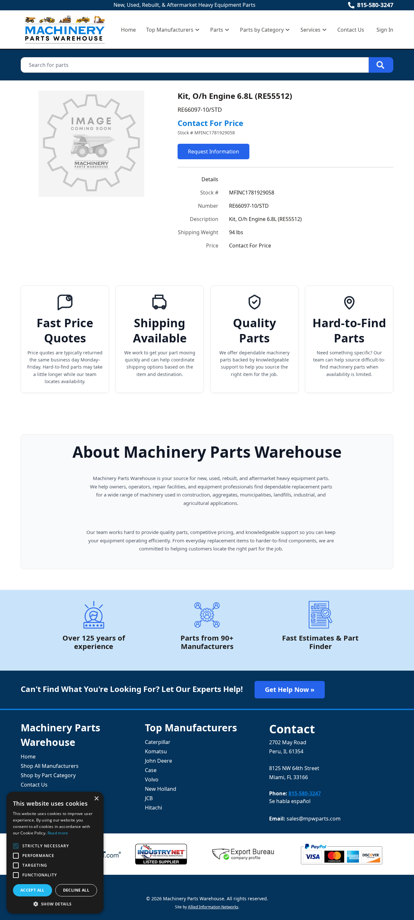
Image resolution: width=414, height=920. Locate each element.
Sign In (384, 29)
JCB (149, 798)
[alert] (55, 853)
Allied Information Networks (213, 907)
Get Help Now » (289, 689)
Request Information (213, 151)
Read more (58, 833)
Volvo (151, 779)
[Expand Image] (150, 185)
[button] (55, 904)
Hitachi (153, 807)
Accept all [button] (32, 890)
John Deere (158, 760)
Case (151, 770)
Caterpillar (157, 742)
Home (128, 29)
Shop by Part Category (48, 775)
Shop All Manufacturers (50, 765)
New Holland (160, 788)
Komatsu (156, 751)
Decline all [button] (76, 890)
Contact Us (350, 29)
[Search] (381, 65)
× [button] (96, 798)
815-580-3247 (375, 5)
